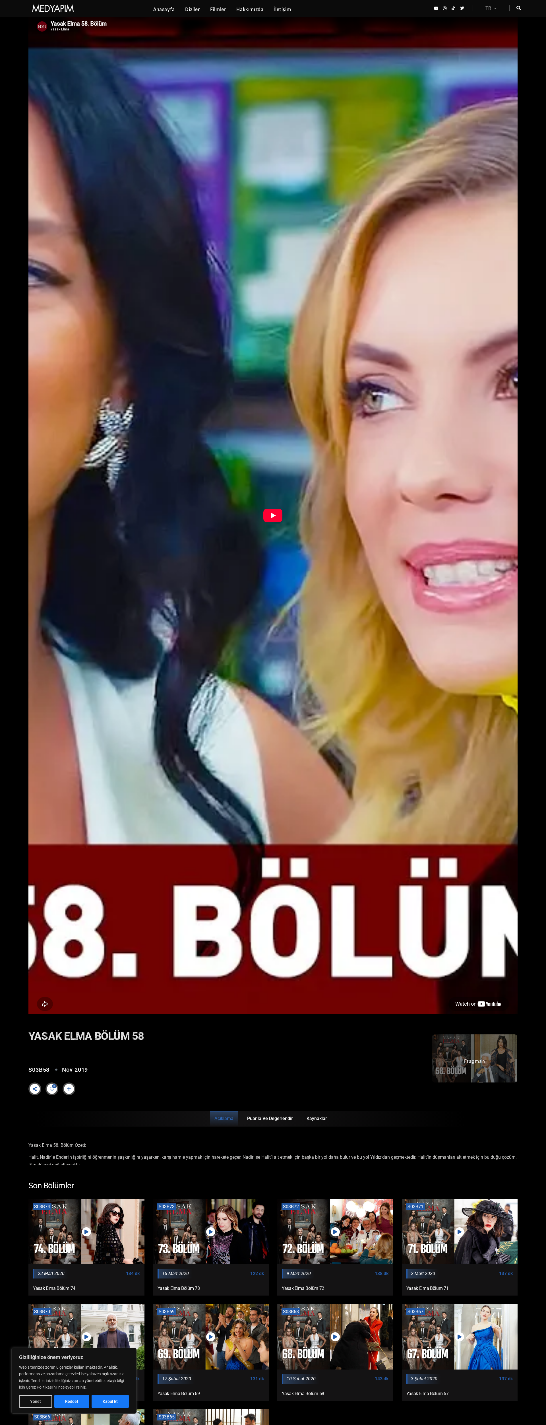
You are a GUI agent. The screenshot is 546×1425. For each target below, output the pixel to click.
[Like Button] (52, 1088)
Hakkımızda (249, 9)
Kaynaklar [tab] (317, 1118)
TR (488, 8)
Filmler (218, 9)
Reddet (71, 1401)
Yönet (35, 1401)
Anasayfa (164, 9)
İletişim (282, 9)
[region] (73, 1381)
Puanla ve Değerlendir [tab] (270, 1118)
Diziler (192, 9)
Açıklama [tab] (223, 1118)
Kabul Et (110, 1401)
